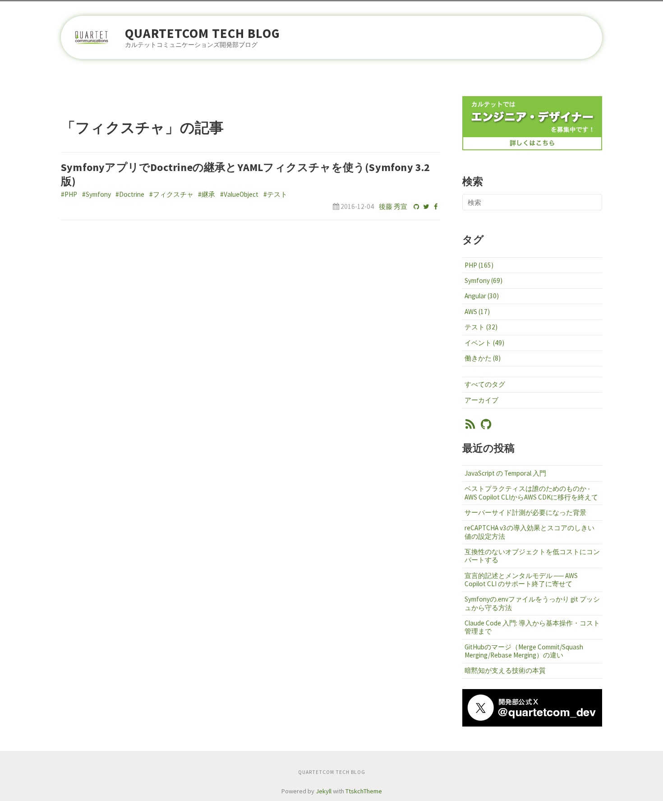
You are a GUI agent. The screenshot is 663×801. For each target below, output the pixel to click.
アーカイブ (481, 400)
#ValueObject (239, 194)
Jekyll (324, 791)
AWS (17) (477, 311)
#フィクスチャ (171, 194)
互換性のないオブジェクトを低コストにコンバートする (532, 555)
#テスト (275, 194)
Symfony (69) (483, 280)
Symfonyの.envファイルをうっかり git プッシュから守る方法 (532, 603)
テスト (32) (481, 327)
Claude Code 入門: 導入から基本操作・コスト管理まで (532, 627)
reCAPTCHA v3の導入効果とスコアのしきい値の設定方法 (529, 531)
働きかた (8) (483, 358)
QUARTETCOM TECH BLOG (202, 33)
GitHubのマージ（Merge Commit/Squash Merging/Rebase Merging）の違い (524, 651)
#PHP (69, 194)
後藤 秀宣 (393, 206)
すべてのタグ (485, 384)
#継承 (206, 194)
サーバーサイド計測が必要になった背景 (525, 512)
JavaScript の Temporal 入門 (505, 473)
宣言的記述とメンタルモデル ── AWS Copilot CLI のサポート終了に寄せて (521, 579)
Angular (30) (482, 296)
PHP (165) (479, 265)
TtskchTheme (363, 791)
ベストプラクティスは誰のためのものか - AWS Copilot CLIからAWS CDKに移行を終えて (531, 492)
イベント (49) (484, 342)
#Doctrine (129, 194)
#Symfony (96, 194)
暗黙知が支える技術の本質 (505, 670)
